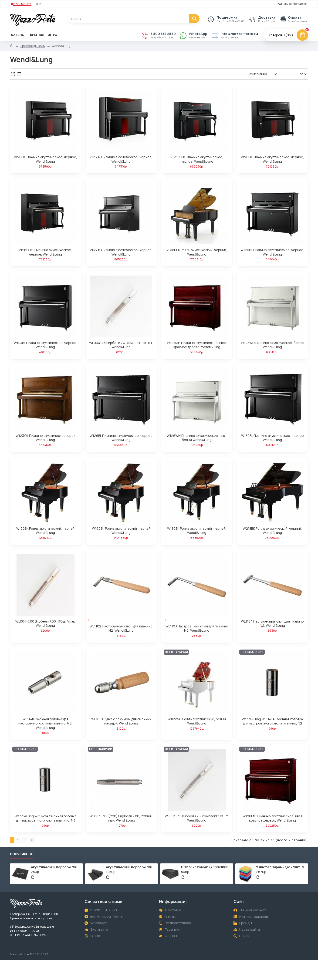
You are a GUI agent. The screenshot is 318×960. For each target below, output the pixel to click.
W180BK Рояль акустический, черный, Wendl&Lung (196, 530)
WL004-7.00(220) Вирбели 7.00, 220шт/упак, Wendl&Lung (121, 818)
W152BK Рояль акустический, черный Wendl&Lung (45, 530)
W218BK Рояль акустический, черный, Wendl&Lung (272, 530)
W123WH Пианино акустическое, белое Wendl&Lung (272, 345)
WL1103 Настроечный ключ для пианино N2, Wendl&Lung (197, 628)
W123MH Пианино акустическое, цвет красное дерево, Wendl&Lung (197, 345)
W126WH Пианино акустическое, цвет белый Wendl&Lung (197, 438)
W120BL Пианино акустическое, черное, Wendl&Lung (272, 252)
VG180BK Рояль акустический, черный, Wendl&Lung (197, 252)
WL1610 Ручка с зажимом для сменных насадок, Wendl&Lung (121, 721)
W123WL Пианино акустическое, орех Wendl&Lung (45, 438)
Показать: (289, 74)
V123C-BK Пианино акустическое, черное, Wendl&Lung (196, 159)
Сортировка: (230, 74)
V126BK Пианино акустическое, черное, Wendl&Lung (272, 159)
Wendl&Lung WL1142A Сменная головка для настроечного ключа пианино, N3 (45, 818)
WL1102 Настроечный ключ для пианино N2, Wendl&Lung (121, 628)
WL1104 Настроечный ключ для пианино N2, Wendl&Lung (272, 623)
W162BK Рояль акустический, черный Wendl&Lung (121, 530)
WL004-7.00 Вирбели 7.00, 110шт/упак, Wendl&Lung (45, 623)
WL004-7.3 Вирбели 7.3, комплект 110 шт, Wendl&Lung (121, 345)
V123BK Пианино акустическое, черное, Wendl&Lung (121, 159)
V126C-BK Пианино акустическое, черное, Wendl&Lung (45, 252)
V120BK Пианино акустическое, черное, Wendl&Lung (45, 159)
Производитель (32, 46)
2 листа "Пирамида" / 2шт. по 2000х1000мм (281, 867)
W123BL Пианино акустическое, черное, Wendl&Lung (45, 345)
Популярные (21, 854)
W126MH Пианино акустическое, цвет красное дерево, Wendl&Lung (272, 818)
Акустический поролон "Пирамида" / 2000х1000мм (131, 867)
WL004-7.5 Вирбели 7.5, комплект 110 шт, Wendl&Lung (197, 818)
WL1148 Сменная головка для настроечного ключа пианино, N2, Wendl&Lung (45, 723)
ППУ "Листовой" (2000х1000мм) (206, 867)
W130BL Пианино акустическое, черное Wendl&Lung (272, 438)
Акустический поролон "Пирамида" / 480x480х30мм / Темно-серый (56, 867)
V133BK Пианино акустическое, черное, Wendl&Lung (121, 252)
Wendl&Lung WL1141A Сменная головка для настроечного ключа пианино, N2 (272, 721)
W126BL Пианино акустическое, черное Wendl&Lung (121, 438)
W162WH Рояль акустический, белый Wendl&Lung (197, 721)
